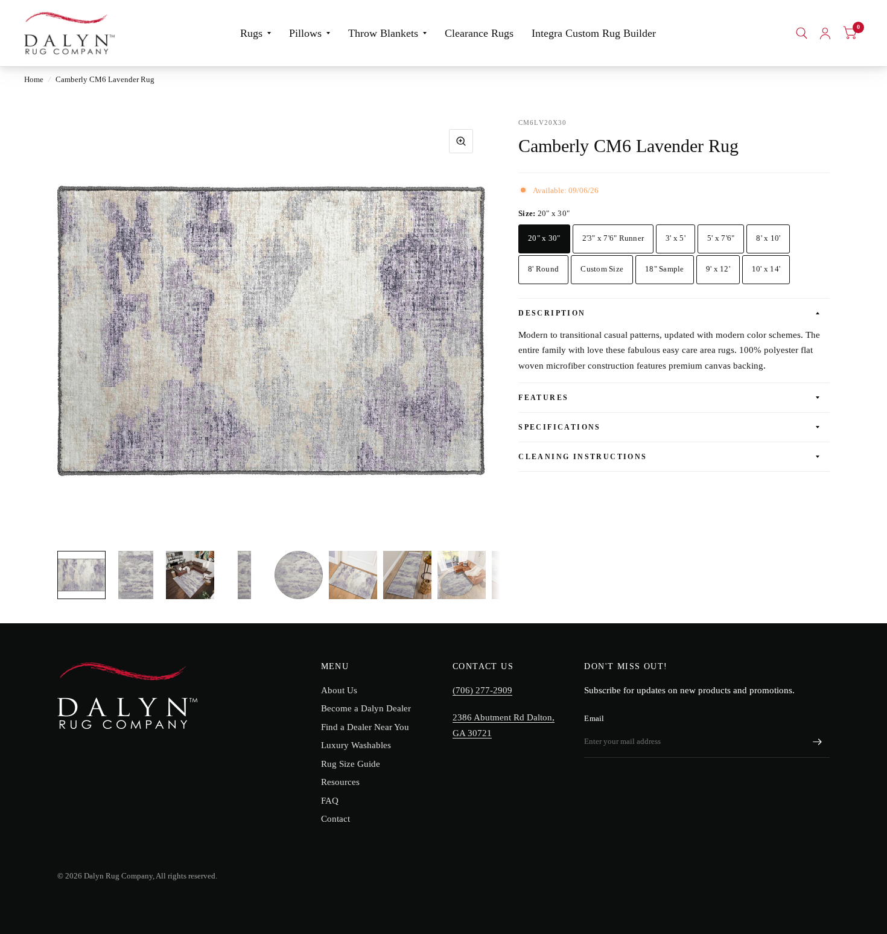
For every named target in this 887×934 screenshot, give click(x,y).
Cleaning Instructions (582, 457)
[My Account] (825, 33)
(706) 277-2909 (482, 690)
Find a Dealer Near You (365, 727)
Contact (335, 819)
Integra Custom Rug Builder (594, 33)
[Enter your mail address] (818, 742)
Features (543, 397)
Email (594, 718)
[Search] (801, 33)
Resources (340, 782)
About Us (339, 690)
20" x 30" (544, 238)
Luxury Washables (356, 745)
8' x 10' (768, 238)
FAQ (330, 800)
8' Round (543, 268)
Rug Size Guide (350, 764)
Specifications (559, 427)
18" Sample (664, 268)
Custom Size (601, 268)
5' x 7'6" (720, 238)
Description (551, 313)
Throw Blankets (383, 33)
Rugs (251, 33)
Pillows (305, 33)
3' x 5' (675, 238)
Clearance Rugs (479, 33)
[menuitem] (255, 33)
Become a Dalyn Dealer (366, 708)
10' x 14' (766, 268)
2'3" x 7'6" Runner (613, 238)
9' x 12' (718, 268)
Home (33, 79)
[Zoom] (461, 141)
